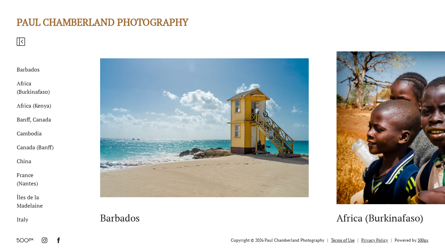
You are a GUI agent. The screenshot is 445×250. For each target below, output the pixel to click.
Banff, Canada (34, 119)
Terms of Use (343, 240)
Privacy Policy (374, 240)
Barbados (28, 69)
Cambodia (29, 133)
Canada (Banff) (35, 147)
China (24, 161)
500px (423, 240)
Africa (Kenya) (34, 105)
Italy (22, 219)
